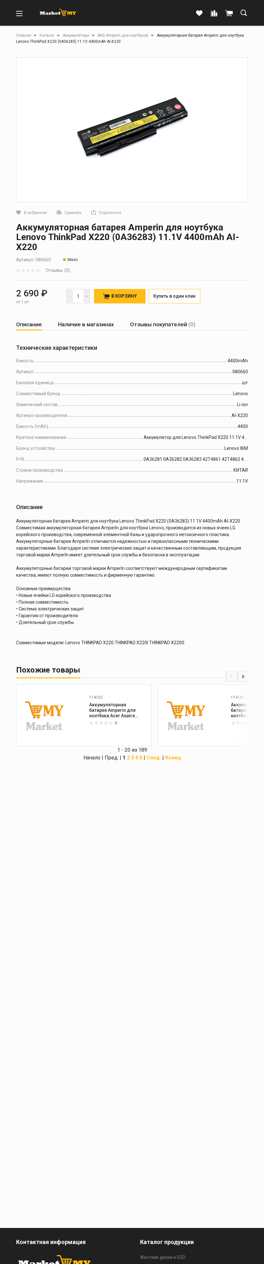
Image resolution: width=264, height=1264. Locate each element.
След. (153, 758)
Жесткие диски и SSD (162, 1257)
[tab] (29, 324)
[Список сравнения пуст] (214, 13)
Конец (173, 758)
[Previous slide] (231, 676)
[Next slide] (243, 676)
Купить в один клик (174, 296)
